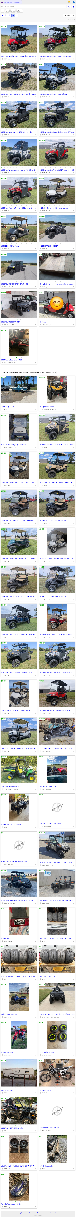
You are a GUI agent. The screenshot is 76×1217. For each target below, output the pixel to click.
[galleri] (13, 15)
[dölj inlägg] (35, 59)
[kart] (16, 15)
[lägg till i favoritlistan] (2, 59)
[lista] (2, 15)
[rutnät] (9, 15)
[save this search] (73, 6)
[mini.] (6, 15)
